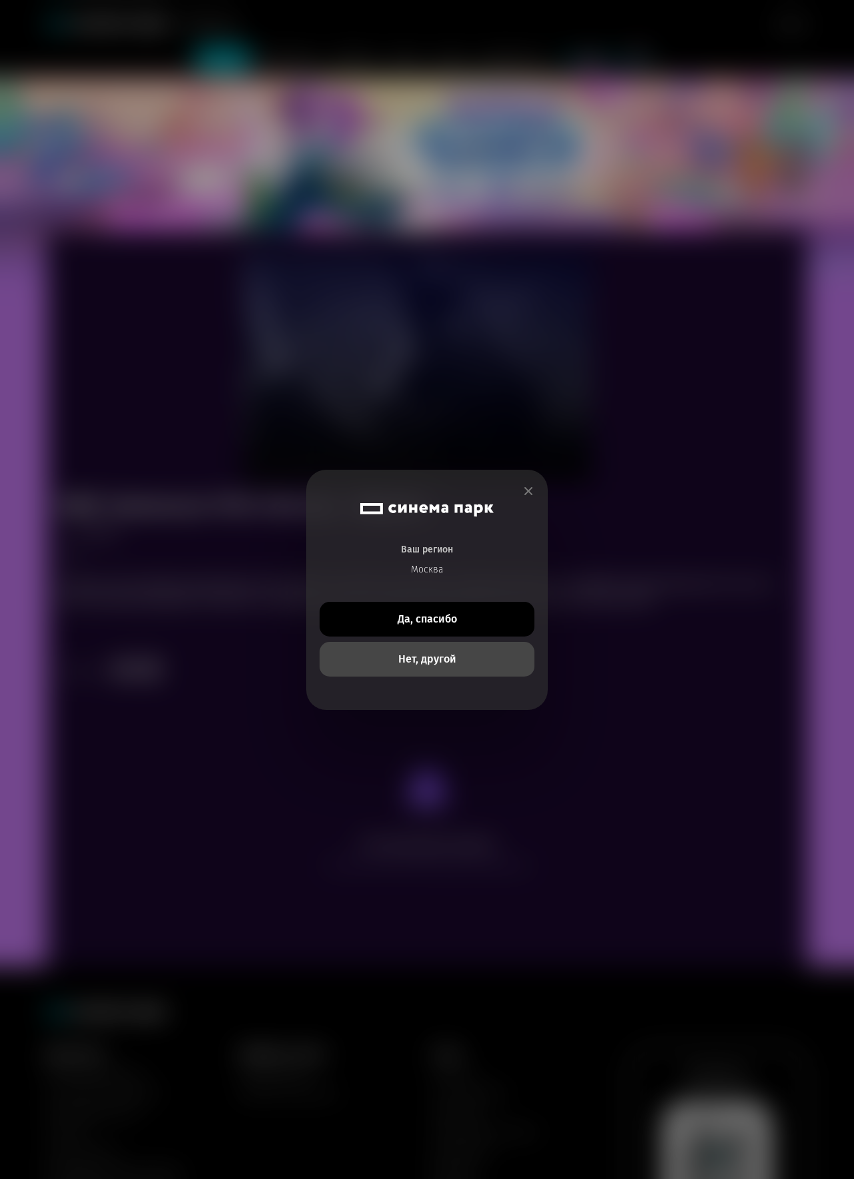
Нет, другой (427, 659)
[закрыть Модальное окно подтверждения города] (528, 491)
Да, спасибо (427, 619)
